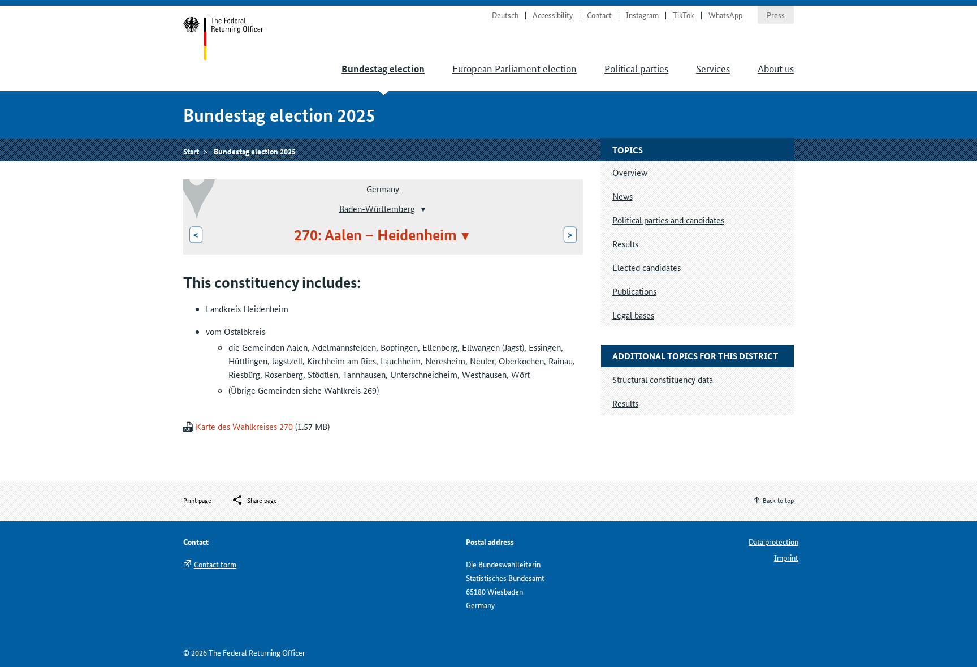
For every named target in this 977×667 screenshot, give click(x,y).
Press (776, 14)
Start (223, 38)
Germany (382, 189)
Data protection (773, 541)
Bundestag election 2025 (255, 151)
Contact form (215, 564)
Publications (634, 291)
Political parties (636, 68)
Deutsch (505, 14)
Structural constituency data (662, 379)
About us (776, 68)
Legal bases (633, 315)
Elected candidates (646, 267)
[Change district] (422, 209)
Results (625, 243)
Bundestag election (383, 68)
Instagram (642, 14)
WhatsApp (725, 14)
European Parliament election (514, 68)
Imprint (786, 557)
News (622, 196)
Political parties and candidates (668, 220)
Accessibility (553, 14)
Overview (629, 172)
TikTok (683, 14)
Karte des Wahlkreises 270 (244, 426)
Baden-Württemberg (377, 208)
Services (713, 68)
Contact (599, 14)
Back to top (778, 499)
